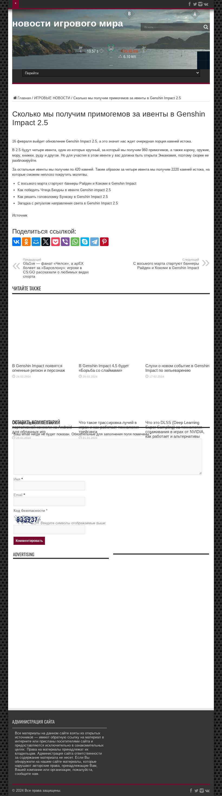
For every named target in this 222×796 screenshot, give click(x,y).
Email (18, 495)
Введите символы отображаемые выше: (73, 523)
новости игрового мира (67, 23)
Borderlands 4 (32, 4)
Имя (17, 479)
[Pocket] (55, 241)
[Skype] (84, 241)
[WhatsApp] (75, 241)
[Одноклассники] (26, 241)
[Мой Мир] (36, 241)
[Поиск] (206, 27)
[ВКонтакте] (16, 241)
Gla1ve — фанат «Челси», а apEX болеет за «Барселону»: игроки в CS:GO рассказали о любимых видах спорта (56, 268)
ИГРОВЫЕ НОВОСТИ (52, 98)
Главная (24, 98)
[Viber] (65, 241)
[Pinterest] (104, 241)
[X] (45, 241)
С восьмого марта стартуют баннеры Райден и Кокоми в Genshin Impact (166, 264)
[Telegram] (94, 241)
